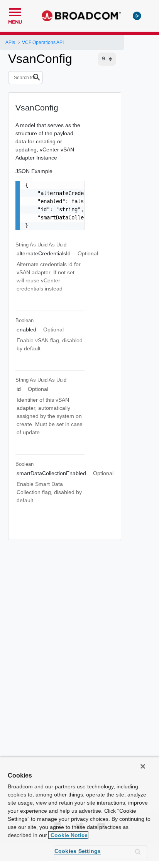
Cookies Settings (77, 851)
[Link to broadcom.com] (81, 16)
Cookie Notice (68, 835)
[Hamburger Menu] (15, 11)
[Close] (142, 766)
